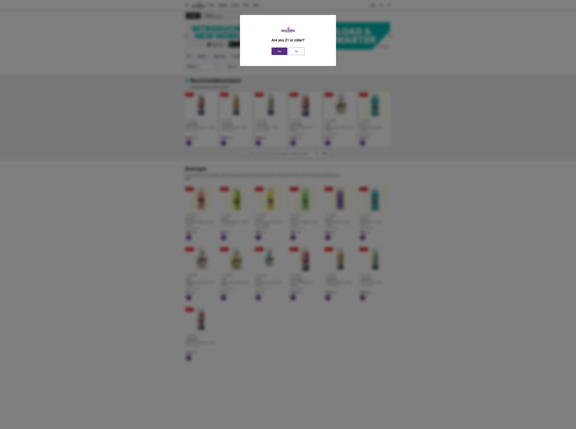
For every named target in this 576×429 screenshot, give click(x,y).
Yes (279, 51)
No (296, 51)
